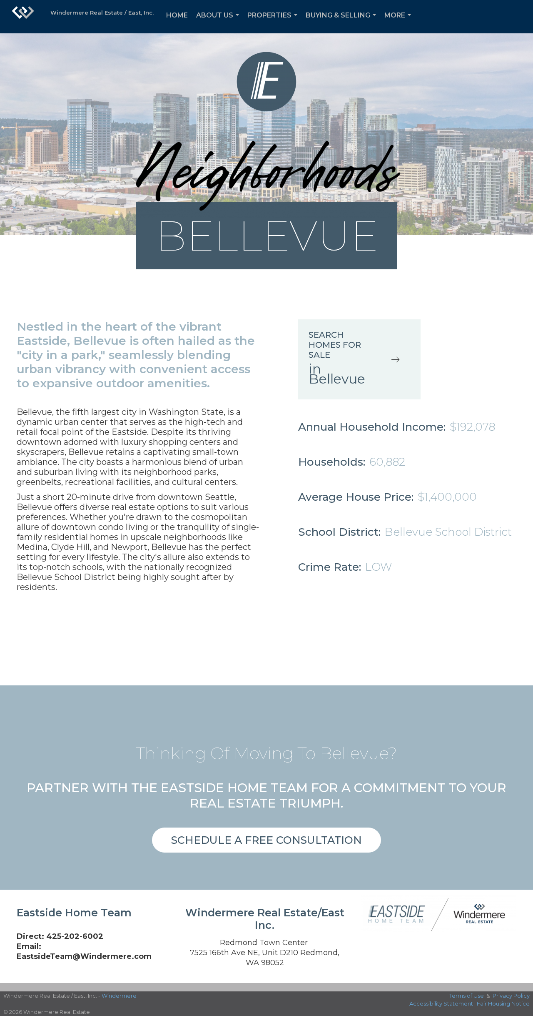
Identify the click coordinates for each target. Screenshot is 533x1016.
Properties (274, 22)
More (399, 22)
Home (177, 15)
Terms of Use (466, 995)
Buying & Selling (342, 22)
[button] (266, 840)
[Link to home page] (23, 16)
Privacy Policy (511, 995)
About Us (219, 22)
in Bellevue (337, 374)
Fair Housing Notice (503, 1003)
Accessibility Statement (441, 1003)
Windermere (119, 995)
